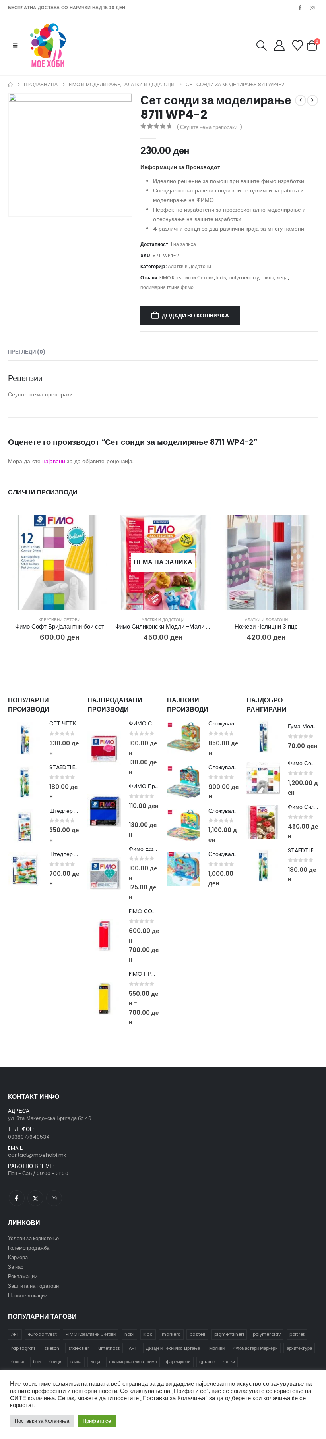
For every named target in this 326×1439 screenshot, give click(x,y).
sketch (51, 1348)
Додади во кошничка (195, 315)
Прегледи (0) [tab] (26, 352)
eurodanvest (42, 1334)
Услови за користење (33, 1238)
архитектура (299, 1348)
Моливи (217, 1348)
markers (171, 1334)
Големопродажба (28, 1248)
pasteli (197, 1334)
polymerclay (244, 277)
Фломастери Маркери (255, 1348)
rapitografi (23, 1348)
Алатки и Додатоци (189, 266)
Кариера (18, 1257)
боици (55, 1361)
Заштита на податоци (33, 1286)
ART (15, 1334)
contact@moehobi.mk (37, 1155)
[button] (15, 45)
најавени (54, 461)
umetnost (109, 1348)
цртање (206, 1361)
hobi (129, 1334)
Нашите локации (27, 1295)
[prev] (300, 100)
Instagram (54, 1198)
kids (221, 277)
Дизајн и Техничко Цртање (173, 1348)
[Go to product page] (59, 562)
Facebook (17, 1198)
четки (229, 1361)
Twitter (35, 1198)
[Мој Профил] (279, 45)
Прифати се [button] (97, 1421)
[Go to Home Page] (10, 84)
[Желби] (297, 45)
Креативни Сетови (59, 620)
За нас (15, 1267)
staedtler (78, 1348)
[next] (312, 100)
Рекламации (22, 1276)
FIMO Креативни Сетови (186, 277)
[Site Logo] (48, 45)
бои (36, 1361)
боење (17, 1361)
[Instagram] (312, 7)
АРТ (133, 1348)
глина (268, 277)
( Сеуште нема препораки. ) (209, 127)
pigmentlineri (229, 1334)
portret (296, 1334)
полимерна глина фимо (167, 287)
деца (282, 277)
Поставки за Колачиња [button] (42, 1421)
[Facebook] (300, 7)
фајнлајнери (178, 1361)
